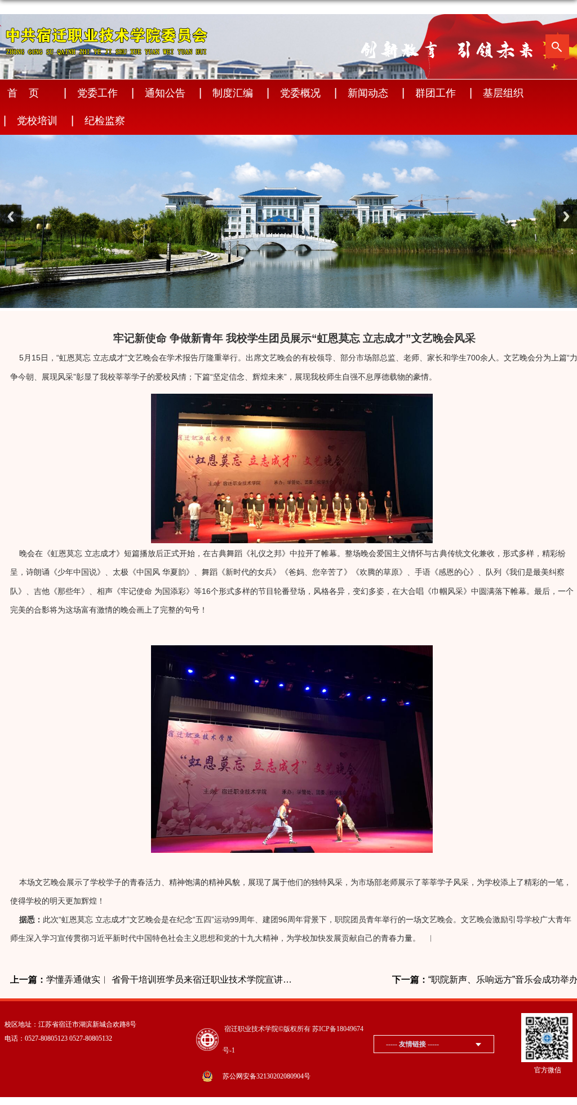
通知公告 (165, 93)
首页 (28, 93)
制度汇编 (232, 93)
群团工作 (435, 93)
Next (566, 216)
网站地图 (514, 9)
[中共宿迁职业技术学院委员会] (107, 23)
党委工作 (97, 93)
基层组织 (503, 93)
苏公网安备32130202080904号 (266, 1076)
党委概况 (300, 93)
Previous (10, 216)
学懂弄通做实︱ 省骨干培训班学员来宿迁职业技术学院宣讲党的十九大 (152, 979)
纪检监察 (105, 120)
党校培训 (37, 120)
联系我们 (554, 9)
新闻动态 (368, 93)
